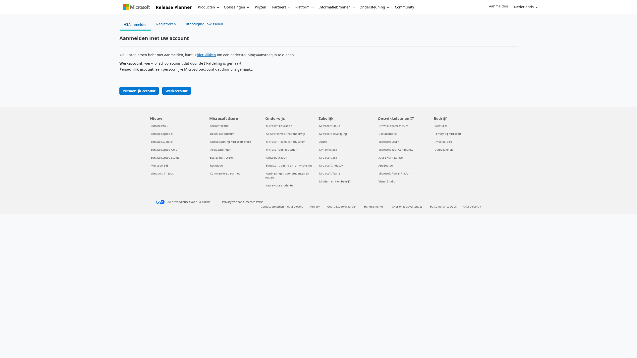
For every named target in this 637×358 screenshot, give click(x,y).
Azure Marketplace (390, 157)
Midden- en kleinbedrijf (334, 181)
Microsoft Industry (331, 165)
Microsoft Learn (388, 141)
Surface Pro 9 (159, 126)
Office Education (276, 157)
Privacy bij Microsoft (447, 133)
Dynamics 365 (328, 149)
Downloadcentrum (222, 133)
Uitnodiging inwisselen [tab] (204, 24)
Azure (323, 141)
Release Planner (174, 7)
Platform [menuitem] (302, 7)
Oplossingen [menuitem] (234, 7)
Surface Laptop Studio (165, 157)
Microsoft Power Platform (395, 173)
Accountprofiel (219, 126)
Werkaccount (176, 91)
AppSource (385, 165)
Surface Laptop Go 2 (164, 149)
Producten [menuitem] (206, 7)
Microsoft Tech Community (395, 149)
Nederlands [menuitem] (524, 6)
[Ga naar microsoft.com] (136, 7)
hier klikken (206, 54)
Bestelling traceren (222, 157)
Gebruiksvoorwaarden (342, 206)
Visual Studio (386, 181)
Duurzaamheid (444, 149)
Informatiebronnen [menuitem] (334, 7)
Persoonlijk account (139, 91)
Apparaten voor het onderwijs (285, 133)
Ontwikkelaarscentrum (393, 126)
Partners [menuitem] (279, 7)
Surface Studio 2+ (162, 141)
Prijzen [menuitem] (260, 7)
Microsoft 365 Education (281, 149)
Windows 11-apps (162, 173)
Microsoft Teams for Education (286, 141)
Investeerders (443, 141)
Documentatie (387, 133)
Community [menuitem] (404, 7)
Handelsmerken (374, 206)
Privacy (315, 206)
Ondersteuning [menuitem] (372, 7)
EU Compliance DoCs (443, 206)
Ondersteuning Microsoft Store (230, 141)
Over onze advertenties (407, 206)
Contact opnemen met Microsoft (282, 206)
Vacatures (440, 126)
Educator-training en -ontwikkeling (289, 165)
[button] (498, 6)
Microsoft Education (279, 126)
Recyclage (216, 165)
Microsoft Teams (329, 173)
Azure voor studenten (280, 185)
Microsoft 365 (159, 165)
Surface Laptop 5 (162, 133)
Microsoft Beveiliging (333, 133)
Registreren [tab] (166, 24)
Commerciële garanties (225, 173)
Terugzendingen (220, 149)
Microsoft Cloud (329, 126)
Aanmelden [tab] (137, 24)
